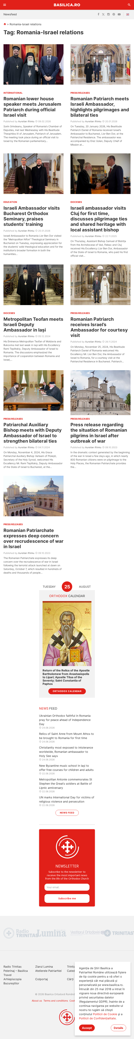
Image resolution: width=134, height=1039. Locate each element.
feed (48, 708)
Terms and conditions (55, 1000)
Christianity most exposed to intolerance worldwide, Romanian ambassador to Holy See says (66, 752)
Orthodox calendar (67, 691)
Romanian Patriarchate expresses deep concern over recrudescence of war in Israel (33, 538)
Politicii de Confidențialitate (97, 1018)
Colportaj (41, 979)
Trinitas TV (74, 966)
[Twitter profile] (103, 14)
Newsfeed (10, 14)
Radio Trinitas (12, 966)
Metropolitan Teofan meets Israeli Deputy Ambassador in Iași (33, 324)
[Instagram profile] (108, 14)
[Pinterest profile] (113, 14)
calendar (67, 596)
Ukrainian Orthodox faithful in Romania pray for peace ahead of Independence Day (65, 720)
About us (37, 1000)
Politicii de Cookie (105, 1014)
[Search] (129, 4)
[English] (128, 14)
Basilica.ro (67, 4)
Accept (87, 1028)
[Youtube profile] (119, 14)
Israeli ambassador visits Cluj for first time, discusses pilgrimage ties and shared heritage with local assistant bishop (98, 218)
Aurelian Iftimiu (26, 121)
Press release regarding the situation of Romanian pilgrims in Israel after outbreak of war (98, 433)
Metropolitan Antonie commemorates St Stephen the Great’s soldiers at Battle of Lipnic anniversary (65, 783)
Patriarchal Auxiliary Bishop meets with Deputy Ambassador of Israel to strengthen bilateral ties (32, 433)
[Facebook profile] (98, 14)
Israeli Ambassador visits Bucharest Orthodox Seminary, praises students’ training (31, 216)
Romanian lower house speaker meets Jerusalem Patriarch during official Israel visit (32, 107)
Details (118, 1028)
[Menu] (5, 4)
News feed (67, 812)
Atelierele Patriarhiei (48, 970)
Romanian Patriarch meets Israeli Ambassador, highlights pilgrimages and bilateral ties (99, 107)
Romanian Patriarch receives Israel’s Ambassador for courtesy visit (99, 327)
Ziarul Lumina (44, 966)
